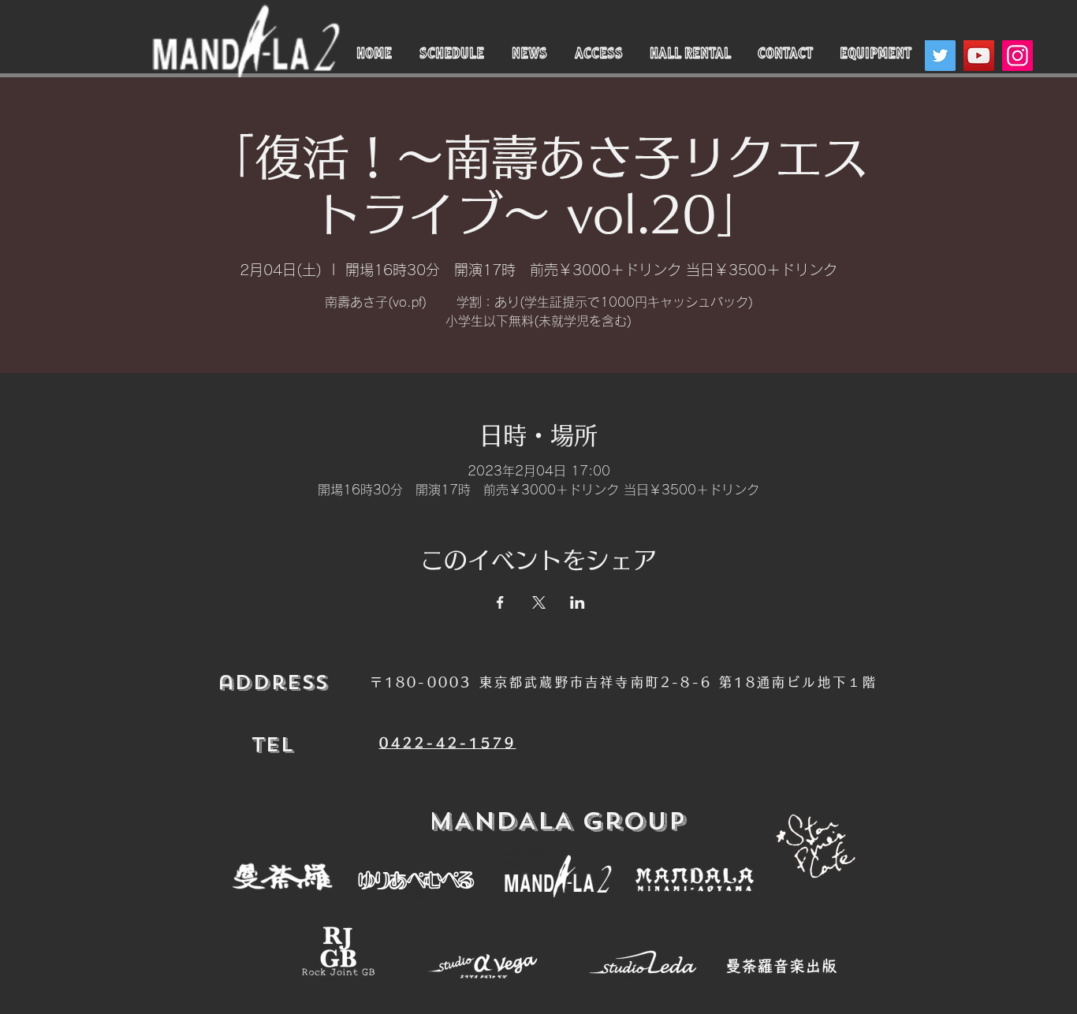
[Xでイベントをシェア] (538, 602)
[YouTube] (978, 55)
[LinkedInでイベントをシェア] (577, 602)
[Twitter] (940, 55)
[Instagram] (1017, 55)
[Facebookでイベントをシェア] (500, 602)
